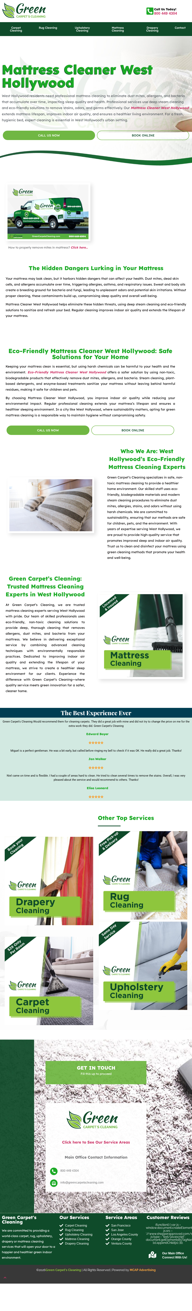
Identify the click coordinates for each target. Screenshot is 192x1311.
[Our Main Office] (152, 1255)
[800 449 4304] (54, 1171)
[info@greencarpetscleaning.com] (54, 1183)
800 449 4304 (165, 13)
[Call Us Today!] (150, 11)
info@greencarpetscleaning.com (82, 1182)
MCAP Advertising (143, 1270)
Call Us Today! (165, 9)
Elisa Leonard (97, 788)
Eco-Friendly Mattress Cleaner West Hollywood (66, 372)
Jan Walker (97, 759)
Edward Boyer (97, 734)
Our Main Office (173, 1253)
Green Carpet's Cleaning (63, 1270)
